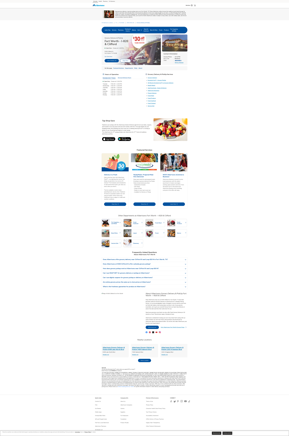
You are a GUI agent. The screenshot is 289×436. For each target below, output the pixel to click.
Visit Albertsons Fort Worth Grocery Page (173, 327)
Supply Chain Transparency (153, 422)
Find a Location (146, 360)
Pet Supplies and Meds (115, 223)
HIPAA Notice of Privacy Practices (155, 419)
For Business (112, 1)
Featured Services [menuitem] (118, 68)
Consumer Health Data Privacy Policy (155, 408)
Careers (122, 408)
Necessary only (216, 433)
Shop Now (125, 60)
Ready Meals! (151, 85)
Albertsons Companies (126, 405)
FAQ (96, 405)
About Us (122, 401)
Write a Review (179, 62)
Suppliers (122, 412)
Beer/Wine (115, 233)
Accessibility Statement (152, 415)
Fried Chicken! (152, 103)
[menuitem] (107, 30)
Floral (159, 233)
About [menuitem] (140, 68)
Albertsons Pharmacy (100, 426)
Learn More (177, 204)
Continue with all (227, 433)
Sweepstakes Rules (100, 415)
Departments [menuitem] (129, 68)
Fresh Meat (151, 96)
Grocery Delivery (152, 78)
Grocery (95, 1)
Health (100, 1)
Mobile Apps (98, 412)
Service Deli (151, 106)
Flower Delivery (152, 93)
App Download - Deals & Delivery (157, 88)
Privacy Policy (149, 405)
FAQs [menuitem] (135, 68)
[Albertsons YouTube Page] (185, 402)
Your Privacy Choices (151, 412)
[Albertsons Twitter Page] (174, 402)
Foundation (123, 419)
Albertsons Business (153, 90)
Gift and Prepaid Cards (101, 419)
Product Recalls (124, 422)
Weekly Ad (106, 355)
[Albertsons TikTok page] (189, 402)
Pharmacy (105, 1)
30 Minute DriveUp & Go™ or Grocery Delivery (160, 83)
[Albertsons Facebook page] (171, 402)
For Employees (124, 415)
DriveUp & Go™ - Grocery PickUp (157, 80)
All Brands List (99, 429)
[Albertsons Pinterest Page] (178, 402)
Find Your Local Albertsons (102, 422)
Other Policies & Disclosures (153, 426)
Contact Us (98, 401)
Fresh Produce (152, 98)
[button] (189, 5)
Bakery (181, 233)
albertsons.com (153, 327)
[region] (144, 433)
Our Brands (98, 408)
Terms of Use (149, 401)
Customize (77, 432)
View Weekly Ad (111, 60)
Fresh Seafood (152, 101)
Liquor (137, 233)
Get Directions (108, 56)
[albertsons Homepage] (99, 5)
